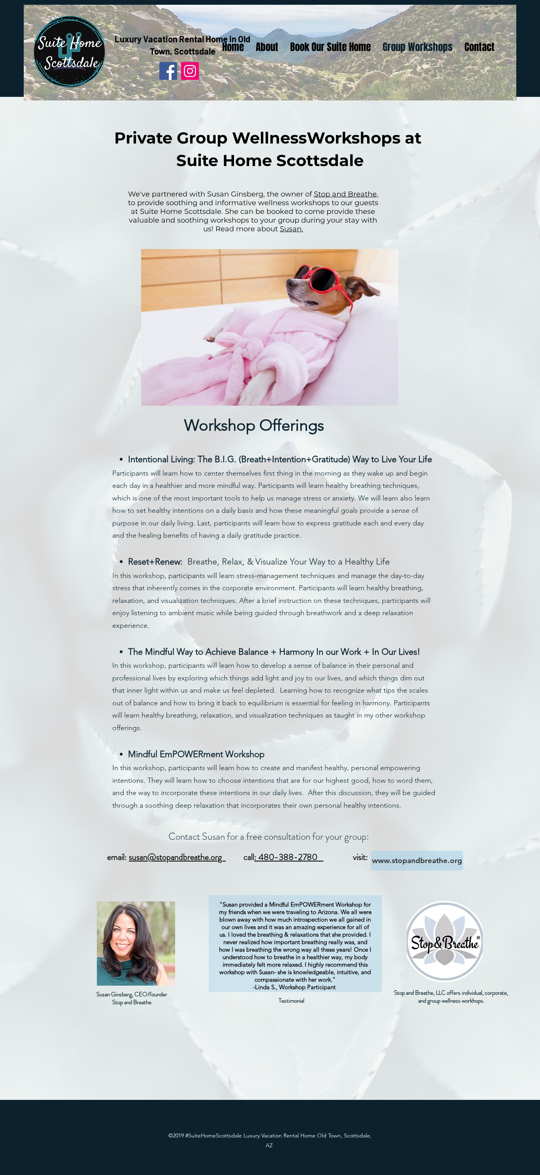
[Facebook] (168, 71)
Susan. (291, 229)
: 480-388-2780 (288, 857)
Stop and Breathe (345, 194)
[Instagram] (190, 71)
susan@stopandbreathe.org (177, 857)
